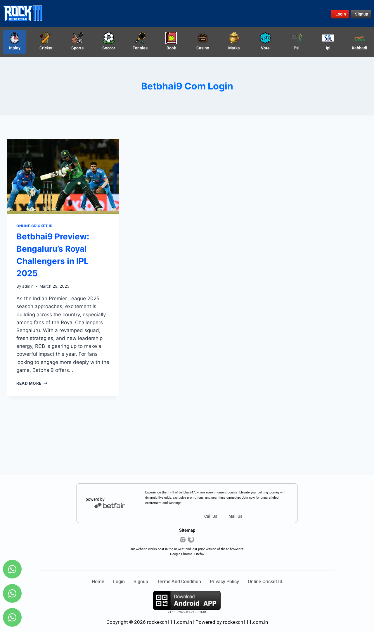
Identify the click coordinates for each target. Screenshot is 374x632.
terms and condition (179, 581)
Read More (32, 383)
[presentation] (63, 176)
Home (98, 581)
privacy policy (224, 581)
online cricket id (265, 581)
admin (28, 286)
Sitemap (187, 530)
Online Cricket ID (34, 226)
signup (141, 581)
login (119, 581)
